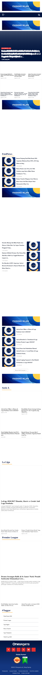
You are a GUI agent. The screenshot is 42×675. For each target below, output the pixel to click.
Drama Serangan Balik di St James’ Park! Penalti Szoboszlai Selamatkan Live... (20, 578)
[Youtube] (28, 650)
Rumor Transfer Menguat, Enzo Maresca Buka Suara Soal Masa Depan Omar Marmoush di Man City (27, 181)
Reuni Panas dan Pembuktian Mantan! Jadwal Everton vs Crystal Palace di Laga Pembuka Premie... (27, 351)
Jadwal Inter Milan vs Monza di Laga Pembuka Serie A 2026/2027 (9, 409)
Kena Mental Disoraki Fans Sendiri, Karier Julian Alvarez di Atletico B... (10, 531)
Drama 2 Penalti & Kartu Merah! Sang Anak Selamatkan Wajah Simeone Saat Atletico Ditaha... (20, 54)
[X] (23, 650)
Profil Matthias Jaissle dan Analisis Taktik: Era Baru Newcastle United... (20, 75)
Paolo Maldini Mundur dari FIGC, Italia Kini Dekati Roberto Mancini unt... (10, 434)
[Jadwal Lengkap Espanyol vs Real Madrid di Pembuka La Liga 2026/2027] (8, 362)
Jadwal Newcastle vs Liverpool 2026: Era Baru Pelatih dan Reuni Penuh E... (34, 75)
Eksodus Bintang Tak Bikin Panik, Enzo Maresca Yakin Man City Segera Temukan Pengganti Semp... (13, 245)
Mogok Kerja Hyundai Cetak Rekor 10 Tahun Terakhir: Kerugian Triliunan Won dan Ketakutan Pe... (7, 94)
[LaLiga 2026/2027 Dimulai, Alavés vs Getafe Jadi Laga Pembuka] (21, 482)
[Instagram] (13, 650)
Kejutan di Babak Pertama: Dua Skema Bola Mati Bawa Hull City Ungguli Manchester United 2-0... (14, 255)
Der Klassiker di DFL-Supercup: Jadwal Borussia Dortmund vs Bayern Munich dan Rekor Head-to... (13, 265)
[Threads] (33, 650)
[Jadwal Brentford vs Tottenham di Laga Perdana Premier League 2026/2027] (8, 341)
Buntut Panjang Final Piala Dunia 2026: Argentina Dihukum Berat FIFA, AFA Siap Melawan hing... (27, 161)
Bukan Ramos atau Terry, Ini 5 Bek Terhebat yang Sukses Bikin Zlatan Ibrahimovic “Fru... (25, 171)
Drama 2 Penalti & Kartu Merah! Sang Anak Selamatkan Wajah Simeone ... (31, 531)
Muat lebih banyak (20, 370)
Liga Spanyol (5, 48)
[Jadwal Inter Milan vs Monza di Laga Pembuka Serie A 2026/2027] (8, 331)
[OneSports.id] (13, 14)
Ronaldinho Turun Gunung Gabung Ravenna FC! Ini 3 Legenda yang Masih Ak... (31, 410)
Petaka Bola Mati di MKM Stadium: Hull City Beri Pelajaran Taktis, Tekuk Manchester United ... (33, 94)
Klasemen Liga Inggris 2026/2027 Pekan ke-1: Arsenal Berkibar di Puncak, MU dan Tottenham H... (20, 94)
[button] (39, 14)
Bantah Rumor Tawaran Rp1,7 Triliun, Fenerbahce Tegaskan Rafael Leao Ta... (31, 434)
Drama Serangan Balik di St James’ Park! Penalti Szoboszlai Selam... (7, 75)
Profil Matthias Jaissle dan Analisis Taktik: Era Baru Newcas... (9, 604)
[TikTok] (18, 650)
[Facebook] (8, 650)
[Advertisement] (21, 130)
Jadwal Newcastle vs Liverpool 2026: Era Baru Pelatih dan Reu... (31, 604)
